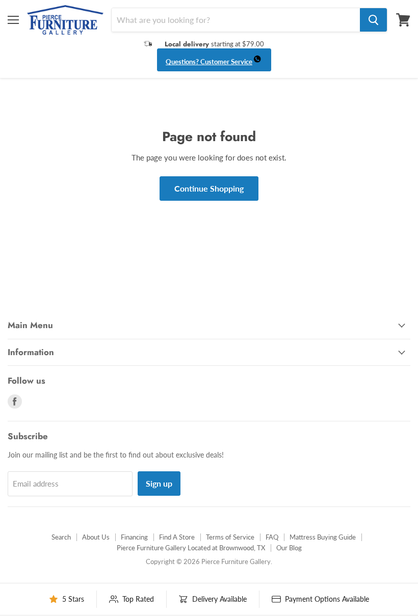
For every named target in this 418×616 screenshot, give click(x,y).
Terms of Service (230, 537)
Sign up (159, 483)
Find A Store (177, 537)
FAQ (272, 537)
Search (61, 537)
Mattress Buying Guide (323, 537)
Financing (134, 537)
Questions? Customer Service (209, 62)
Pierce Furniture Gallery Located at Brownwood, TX (191, 548)
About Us (96, 537)
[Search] (373, 20)
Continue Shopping (209, 188)
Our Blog (289, 548)
